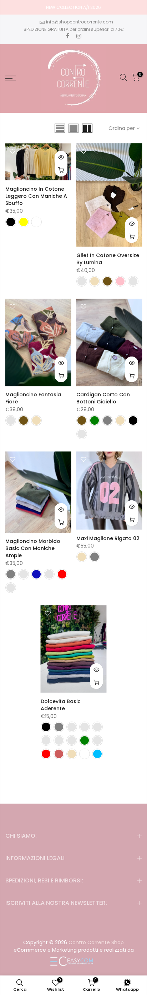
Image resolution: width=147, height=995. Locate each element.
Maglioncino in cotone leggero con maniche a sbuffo (36, 196)
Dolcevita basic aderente (61, 705)
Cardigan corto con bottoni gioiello (103, 398)
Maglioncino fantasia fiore (33, 398)
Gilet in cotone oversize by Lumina (107, 259)
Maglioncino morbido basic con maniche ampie (32, 548)
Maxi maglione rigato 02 (108, 538)
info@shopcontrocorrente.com (79, 22)
